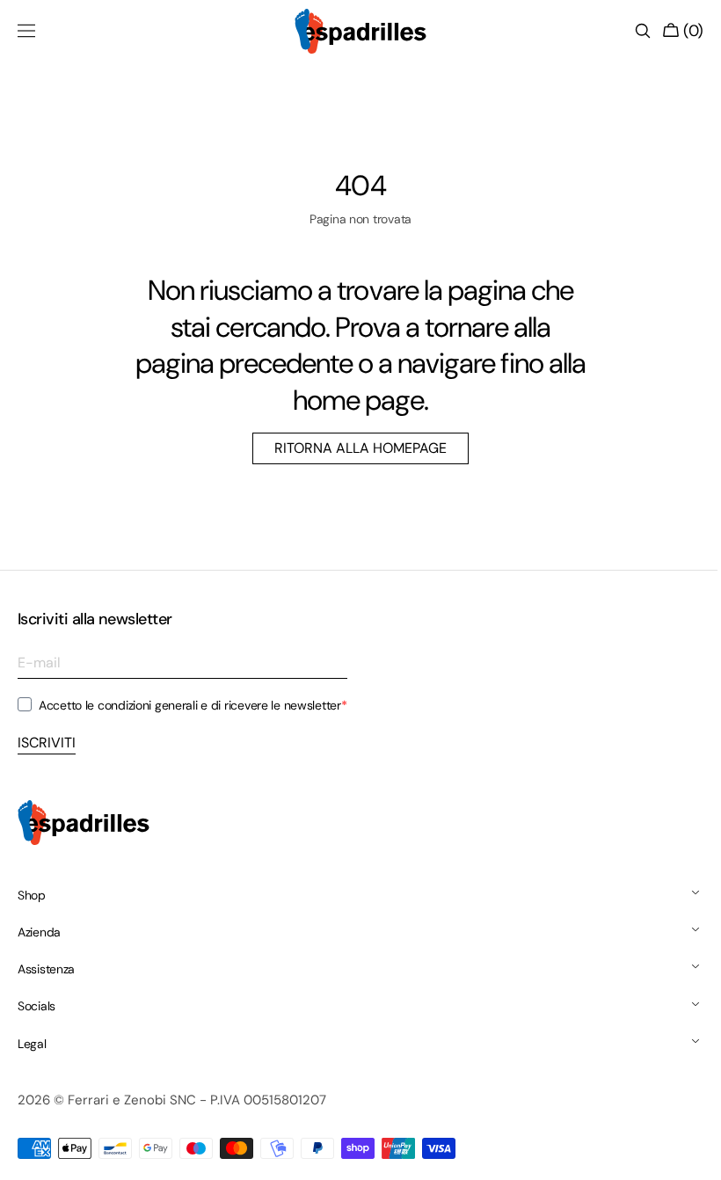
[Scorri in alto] (681, 1153)
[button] (26, 30)
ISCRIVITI (47, 742)
